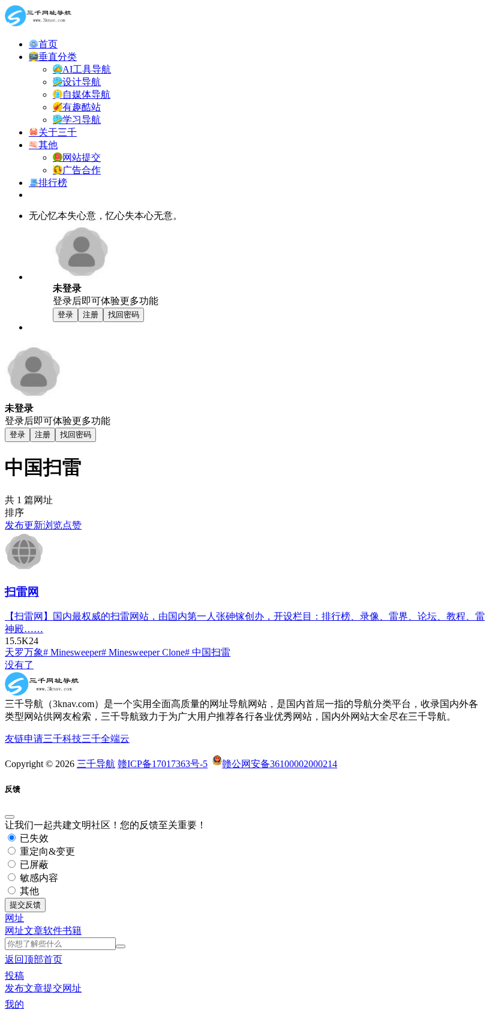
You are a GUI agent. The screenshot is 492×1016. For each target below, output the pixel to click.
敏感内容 (37, 878)
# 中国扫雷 (207, 652)
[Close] (9, 817)
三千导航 (96, 764)
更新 (33, 525)
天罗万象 (24, 652)
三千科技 (62, 739)
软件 (52, 930)
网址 (14, 930)
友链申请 (24, 739)
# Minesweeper (72, 652)
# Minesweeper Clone (143, 652)
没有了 (19, 665)
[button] (14, 918)
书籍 (72, 930)
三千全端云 (106, 739)
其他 (28, 891)
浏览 (52, 525)
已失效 (33, 838)
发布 (14, 525)
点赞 (72, 525)
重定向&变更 (46, 851)
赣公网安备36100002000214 (279, 764)
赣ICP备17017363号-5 (163, 764)
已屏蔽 (33, 864)
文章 (33, 930)
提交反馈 (25, 904)
